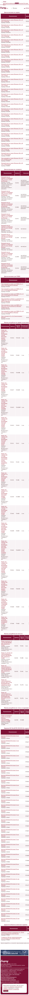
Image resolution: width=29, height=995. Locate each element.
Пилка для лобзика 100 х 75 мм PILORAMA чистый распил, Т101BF (4, 386)
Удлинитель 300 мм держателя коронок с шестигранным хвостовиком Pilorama (11, 938)
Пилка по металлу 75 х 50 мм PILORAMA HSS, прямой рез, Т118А (6, 643)
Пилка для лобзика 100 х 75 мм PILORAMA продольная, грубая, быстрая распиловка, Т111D (4, 459)
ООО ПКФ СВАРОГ (6, 964)
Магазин (5, 3)
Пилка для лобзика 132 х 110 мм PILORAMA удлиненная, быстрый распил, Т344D (4, 603)
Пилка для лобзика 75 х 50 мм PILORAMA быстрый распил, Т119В (4, 476)
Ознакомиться (4, 970)
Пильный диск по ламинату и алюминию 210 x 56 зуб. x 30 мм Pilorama (7, 227)
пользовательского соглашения (11, 989)
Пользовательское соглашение (8, 979)
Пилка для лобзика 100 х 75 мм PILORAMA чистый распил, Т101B (4, 351)
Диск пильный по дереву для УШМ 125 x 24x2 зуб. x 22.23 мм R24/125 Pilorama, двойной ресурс (11, 306)
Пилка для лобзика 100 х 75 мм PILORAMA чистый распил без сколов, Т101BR (4, 369)
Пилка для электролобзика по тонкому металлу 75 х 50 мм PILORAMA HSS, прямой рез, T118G (6, 669)
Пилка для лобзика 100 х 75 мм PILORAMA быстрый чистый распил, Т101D (4, 422)
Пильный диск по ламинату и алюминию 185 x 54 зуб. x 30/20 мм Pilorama (7, 193)
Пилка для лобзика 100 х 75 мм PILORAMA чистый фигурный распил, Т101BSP (4, 404)
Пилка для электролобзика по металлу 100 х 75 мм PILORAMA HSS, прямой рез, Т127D (6, 682)
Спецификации (11, 3)
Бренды (17, 3)
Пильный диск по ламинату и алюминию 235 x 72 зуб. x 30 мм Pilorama (7, 245)
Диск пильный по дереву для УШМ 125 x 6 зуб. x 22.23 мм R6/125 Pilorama (12, 289)
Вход (4, 4)
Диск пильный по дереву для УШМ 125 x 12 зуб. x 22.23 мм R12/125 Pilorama (12, 294)
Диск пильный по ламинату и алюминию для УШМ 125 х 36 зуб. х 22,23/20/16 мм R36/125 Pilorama (12, 300)
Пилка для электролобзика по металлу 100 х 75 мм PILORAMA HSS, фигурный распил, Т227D (6, 696)
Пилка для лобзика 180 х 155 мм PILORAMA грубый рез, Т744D (4, 620)
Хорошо (6, 990)
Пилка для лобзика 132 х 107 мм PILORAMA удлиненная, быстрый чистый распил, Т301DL (4, 567)
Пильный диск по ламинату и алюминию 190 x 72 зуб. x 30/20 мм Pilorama (7, 216)
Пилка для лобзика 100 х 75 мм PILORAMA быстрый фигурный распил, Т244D (4, 527)
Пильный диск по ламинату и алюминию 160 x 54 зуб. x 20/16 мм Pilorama (7, 179)
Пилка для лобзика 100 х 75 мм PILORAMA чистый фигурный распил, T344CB (4, 585)
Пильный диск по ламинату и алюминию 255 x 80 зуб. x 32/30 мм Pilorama (7, 254)
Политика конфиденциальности (8, 977)
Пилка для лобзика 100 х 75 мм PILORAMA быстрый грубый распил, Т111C (4, 440)
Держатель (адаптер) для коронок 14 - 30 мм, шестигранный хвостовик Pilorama (12, 933)
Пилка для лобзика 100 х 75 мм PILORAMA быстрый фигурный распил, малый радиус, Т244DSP (4, 546)
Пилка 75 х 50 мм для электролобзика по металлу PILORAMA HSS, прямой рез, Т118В (6, 655)
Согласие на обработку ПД (7, 978)
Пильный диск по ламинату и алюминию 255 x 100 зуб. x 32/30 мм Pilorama (7, 265)
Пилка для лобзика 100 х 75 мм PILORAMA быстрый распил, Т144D (4, 510)
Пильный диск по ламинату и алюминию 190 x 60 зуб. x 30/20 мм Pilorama (7, 204)
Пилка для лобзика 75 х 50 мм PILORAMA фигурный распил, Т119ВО (4, 493)
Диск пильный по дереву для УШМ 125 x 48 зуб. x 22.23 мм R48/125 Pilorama (12, 312)
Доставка (26, 3)
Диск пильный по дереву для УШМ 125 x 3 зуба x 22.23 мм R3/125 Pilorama (12, 284)
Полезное (21, 3)
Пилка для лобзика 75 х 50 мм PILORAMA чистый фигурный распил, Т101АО (4, 334)
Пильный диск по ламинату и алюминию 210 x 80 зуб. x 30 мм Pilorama (7, 236)
